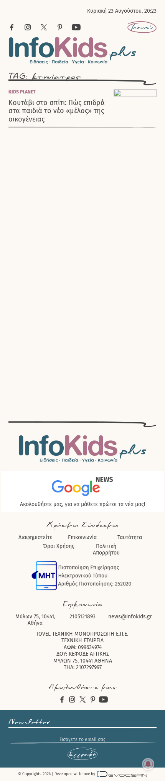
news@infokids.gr (130, 616)
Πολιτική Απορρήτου (106, 549)
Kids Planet (22, 92)
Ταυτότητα (129, 537)
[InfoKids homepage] (72, 50)
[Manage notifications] (148, 764)
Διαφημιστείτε (35, 537)
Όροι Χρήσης (58, 546)
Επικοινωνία (82, 537)
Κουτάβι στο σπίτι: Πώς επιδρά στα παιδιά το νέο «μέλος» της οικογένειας (56, 111)
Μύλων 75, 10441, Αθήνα (35, 620)
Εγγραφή (82, 754)
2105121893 (82, 616)
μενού (142, 27)
